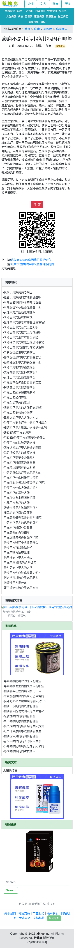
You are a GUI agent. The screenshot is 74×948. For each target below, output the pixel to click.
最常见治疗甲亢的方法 (18, 567)
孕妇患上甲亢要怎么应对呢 (21, 327)
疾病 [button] (20, 16)
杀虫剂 (51, 904)
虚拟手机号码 (37, 904)
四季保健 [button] (40, 10)
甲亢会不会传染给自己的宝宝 (22, 382)
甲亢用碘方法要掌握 (17, 552)
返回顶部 (54, 918)
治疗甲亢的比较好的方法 (19, 442)
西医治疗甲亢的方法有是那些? (23, 407)
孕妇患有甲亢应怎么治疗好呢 (22, 332)
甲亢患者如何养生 (15, 397)
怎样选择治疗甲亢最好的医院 (22, 447)
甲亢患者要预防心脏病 (18, 412)
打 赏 (37, 204)
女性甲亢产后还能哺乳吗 (19, 312)
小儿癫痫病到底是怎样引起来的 (24, 746)
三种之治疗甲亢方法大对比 (21, 417)
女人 (43, 4)
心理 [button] (19, 10)
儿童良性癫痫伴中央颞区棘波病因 (32, 264)
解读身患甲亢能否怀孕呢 (19, 387)
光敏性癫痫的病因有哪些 (19, 716)
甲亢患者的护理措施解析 (19, 392)
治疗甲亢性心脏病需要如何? (22, 572)
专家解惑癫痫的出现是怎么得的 (24, 696)
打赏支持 (24, 913)
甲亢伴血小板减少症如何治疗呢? (24, 482)
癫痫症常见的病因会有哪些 (21, 736)
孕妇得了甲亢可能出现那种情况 (24, 342)
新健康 (38, 938)
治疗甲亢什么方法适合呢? (20, 487)
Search (10, 890)
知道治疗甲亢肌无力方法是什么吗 (25, 427)
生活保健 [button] (29, 10)
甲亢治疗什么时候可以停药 (21, 477)
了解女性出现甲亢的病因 (19, 352)
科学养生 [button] (64, 10)
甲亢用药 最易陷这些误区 (20, 562)
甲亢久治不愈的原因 (17, 402)
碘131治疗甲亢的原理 (17, 432)
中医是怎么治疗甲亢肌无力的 (22, 472)
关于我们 (10, 913)
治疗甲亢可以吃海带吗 (18, 547)
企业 (31, 4)
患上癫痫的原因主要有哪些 (21, 721)
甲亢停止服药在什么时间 (19, 467)
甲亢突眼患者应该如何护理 (21, 537)
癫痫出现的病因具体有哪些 (21, 706)
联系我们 (52, 913)
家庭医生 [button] (51, 16)
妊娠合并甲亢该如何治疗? (20, 507)
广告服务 (38, 913)
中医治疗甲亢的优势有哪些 (21, 522)
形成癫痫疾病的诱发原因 (19, 751)
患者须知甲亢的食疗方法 (19, 452)
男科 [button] (42, 21)
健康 (55, 4)
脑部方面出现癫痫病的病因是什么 (25, 701)
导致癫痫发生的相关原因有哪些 (24, 686)
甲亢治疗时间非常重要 (18, 527)
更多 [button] (68, 4)
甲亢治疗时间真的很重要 (19, 462)
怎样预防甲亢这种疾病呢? (20, 372)
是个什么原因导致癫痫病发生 (22, 731)
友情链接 (39, 918)
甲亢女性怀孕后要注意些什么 (22, 307)
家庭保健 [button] (10, 10)
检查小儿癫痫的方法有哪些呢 (22, 297)
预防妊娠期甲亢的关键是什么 (22, 362)
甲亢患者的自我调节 (17, 532)
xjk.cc (40, 933)
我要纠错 (60, 46)
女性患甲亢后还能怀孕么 (19, 377)
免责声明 (25, 918)
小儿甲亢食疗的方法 (17, 502)
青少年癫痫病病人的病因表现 (22, 741)
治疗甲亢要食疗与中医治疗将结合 (25, 422)
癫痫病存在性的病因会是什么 (22, 691)
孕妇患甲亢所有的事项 (18, 317)
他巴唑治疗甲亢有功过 (18, 557)
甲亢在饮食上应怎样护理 (19, 497)
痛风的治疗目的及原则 (18, 512)
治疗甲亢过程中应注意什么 (21, 542)
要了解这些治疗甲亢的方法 (21, 588)
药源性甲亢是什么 (15, 582)
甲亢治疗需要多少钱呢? (19, 457)
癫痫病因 (61, 29)
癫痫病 (47, 29)
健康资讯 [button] (34, 21)
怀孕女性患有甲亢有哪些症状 (22, 357)
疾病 (37, 29)
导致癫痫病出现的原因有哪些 (22, 681)
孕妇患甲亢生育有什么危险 (21, 337)
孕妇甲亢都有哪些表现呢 (19, 367)
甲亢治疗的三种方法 (17, 492)
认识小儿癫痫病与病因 (18, 292)
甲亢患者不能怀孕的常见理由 (22, 302)
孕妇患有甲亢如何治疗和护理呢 (24, 347)
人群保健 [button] (11, 16)
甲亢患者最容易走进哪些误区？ (24, 517)
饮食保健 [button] (52, 10)
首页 (27, 29)
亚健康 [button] (28, 16)
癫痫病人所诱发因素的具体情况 (24, 711)
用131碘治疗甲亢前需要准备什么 (24, 437)
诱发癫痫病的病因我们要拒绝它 (31, 260)
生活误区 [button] (63, 16)
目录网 (23, 904)
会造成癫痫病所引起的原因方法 (24, 726)
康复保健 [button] (39, 16)
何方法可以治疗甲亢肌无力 (21, 577)
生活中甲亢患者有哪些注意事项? (24, 322)
